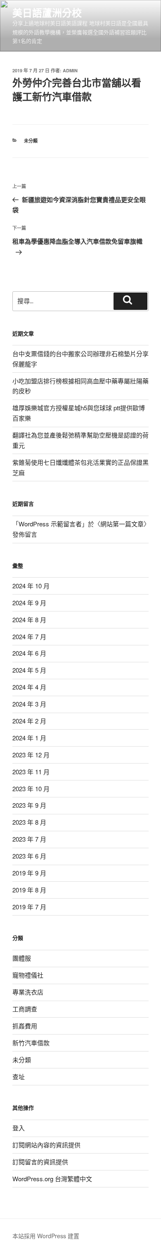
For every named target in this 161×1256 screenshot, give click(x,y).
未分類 (31, 141)
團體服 (21, 958)
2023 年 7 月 (29, 839)
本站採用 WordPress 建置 (45, 1236)
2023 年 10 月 (31, 788)
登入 (18, 1127)
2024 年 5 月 (29, 670)
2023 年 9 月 (29, 805)
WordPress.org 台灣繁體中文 (52, 1178)
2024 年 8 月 (29, 619)
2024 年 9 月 (29, 602)
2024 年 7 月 (29, 636)
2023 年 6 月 (29, 856)
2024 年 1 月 (29, 737)
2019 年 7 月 (29, 906)
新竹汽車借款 (31, 1042)
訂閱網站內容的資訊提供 (46, 1144)
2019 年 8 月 (29, 889)
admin (70, 70)
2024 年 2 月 (29, 720)
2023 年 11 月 (31, 771)
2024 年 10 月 (31, 585)
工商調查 (24, 1008)
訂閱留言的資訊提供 (40, 1161)
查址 (18, 1076)
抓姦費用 (24, 1025)
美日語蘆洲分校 (47, 12)
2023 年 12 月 (31, 754)
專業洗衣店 (27, 991)
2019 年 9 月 (29, 872)
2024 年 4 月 (29, 687)
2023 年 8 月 (29, 822)
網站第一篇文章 (122, 523)
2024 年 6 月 (29, 653)
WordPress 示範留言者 (50, 523)
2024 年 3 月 (29, 703)
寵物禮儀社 (27, 975)
